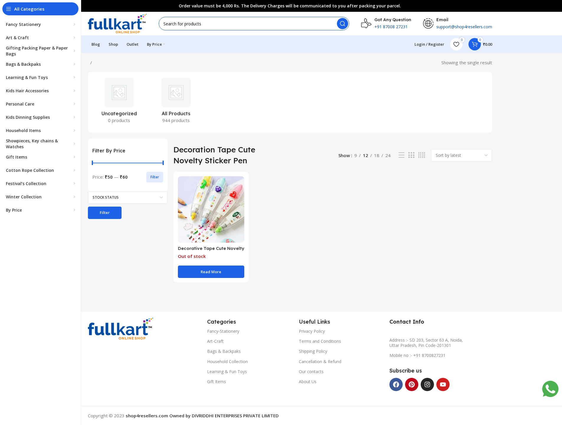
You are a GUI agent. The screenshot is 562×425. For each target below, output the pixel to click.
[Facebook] (396, 384)
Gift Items (216, 381)
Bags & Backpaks (224, 351)
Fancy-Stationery (223, 331)
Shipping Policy (313, 351)
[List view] (401, 155)
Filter (154, 176)
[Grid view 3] (411, 155)
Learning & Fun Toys (227, 371)
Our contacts (311, 371)
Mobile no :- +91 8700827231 (417, 355)
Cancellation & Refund (320, 361)
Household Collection (227, 361)
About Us (308, 381)
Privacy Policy (312, 331)
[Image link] (120, 328)
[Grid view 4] (421, 155)
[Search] (342, 23)
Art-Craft (215, 341)
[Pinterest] (411, 384)
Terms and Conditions (320, 341)
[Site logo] (117, 23)
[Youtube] (443, 384)
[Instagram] (427, 384)
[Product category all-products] (175, 102)
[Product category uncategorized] (119, 102)
